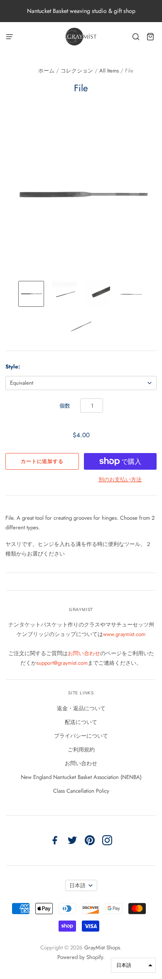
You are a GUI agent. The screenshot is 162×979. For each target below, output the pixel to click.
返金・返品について (81, 708)
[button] (133, 965)
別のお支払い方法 (120, 479)
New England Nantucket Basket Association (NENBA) (81, 777)
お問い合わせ (84, 653)
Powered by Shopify (80, 957)
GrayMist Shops (102, 947)
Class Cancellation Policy (81, 791)
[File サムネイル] (31, 293)
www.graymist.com (124, 634)
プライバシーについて (81, 736)
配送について (81, 722)
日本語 (77, 885)
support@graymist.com (62, 663)
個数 (64, 406)
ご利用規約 (81, 750)
